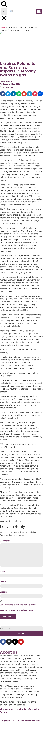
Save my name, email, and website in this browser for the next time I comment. (18, 607)
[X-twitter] (15, 642)
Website (3, 592)
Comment (5, 541)
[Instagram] (9, 642)
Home (2, 27)
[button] (4, 4)
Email (3, 582)
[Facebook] (3, 642)
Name (3, 571)
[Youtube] (21, 642)
